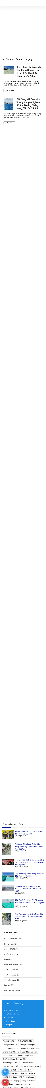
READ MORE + (9, 90)
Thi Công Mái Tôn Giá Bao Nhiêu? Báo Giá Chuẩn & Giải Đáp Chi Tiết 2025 (28, 888)
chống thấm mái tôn (11, 1052)
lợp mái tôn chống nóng (30, 1066)
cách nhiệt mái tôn (29, 1052)
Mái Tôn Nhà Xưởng (12, 990)
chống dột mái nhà (25, 1041)
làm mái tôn (28, 1063)
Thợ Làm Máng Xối (11, 980)
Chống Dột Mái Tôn (11, 949)
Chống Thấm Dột (20, 851)
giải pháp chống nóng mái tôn (14, 1059)
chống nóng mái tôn (11, 1048)
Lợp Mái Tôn (9, 985)
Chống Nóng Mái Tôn (21, 878)
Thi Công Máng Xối (11, 975)
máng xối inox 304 (23, 1084)
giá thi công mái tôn (26, 1055)
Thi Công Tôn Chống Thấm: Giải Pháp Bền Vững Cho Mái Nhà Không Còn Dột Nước (29, 846)
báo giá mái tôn (9, 1041)
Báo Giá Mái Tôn (20, 893)
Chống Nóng (10, 1021)
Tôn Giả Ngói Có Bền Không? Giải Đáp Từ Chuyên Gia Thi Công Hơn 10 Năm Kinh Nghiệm (29, 862)
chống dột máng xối (27, 1045)
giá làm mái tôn (9, 1055)
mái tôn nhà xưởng (26, 1077)
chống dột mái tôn (10, 1045)
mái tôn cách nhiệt (28, 1073)
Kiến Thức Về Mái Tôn (21, 866)
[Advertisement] (23, 31)
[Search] (42, 3)
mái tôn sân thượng (11, 1081)
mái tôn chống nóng (11, 1073)
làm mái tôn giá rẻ (10, 1066)
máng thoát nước (29, 1081)
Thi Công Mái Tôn (20, 836)
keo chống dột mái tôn (12, 1063)
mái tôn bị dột (25, 1070)
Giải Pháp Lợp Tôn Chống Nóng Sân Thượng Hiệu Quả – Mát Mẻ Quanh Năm (29, 916)
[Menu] (3, 3)
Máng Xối (8, 959)
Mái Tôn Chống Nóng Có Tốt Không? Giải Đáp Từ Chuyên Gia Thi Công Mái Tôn (29, 902)
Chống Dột (9, 1017)
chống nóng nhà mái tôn (30, 1048)
